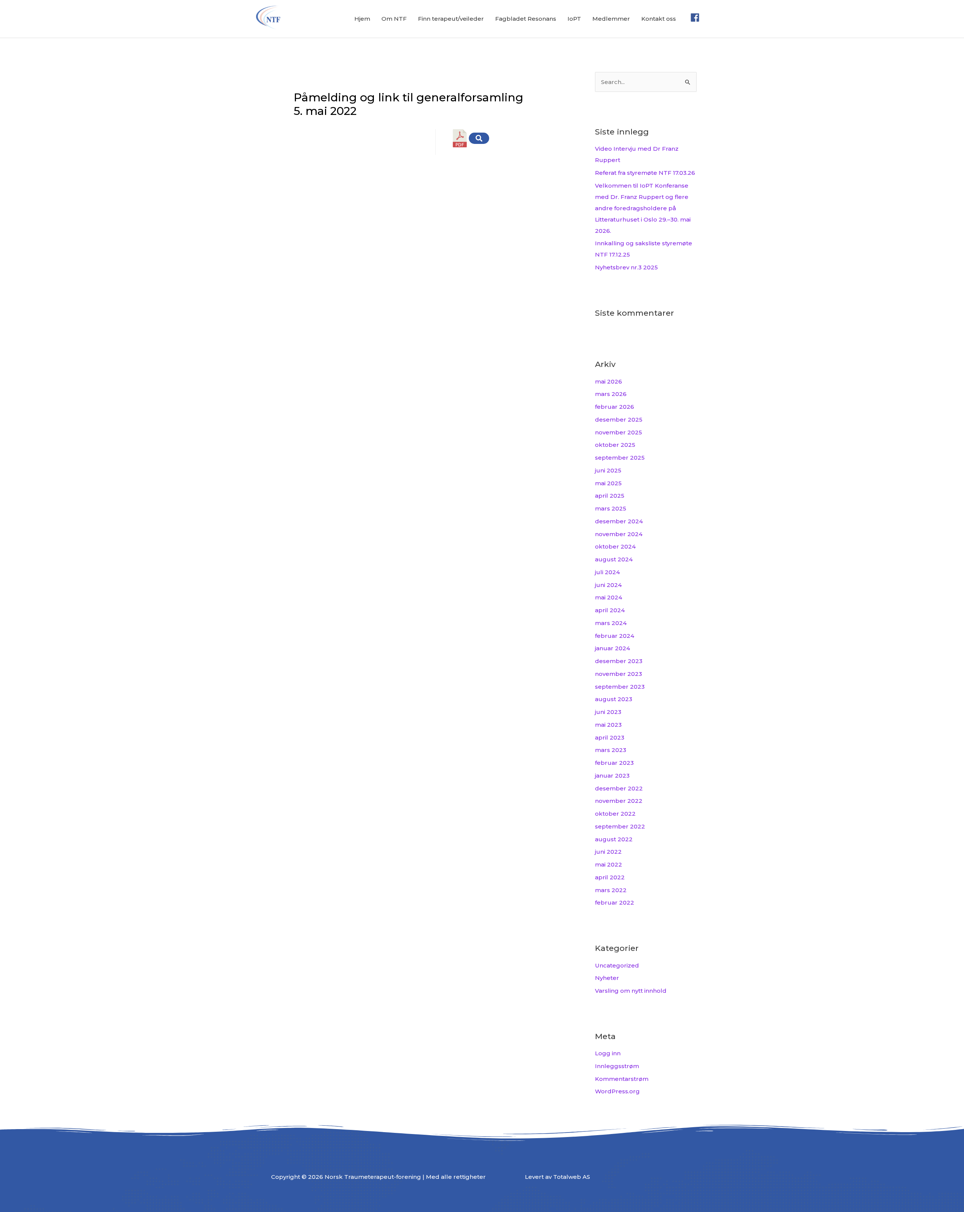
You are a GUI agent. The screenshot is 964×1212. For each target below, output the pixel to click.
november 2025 (618, 432)
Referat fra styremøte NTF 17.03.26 (645, 172)
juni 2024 (608, 584)
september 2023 (620, 686)
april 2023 (609, 737)
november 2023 (618, 673)
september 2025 (620, 457)
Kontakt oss (658, 18)
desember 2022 (619, 788)
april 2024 (610, 610)
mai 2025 (608, 483)
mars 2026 (611, 393)
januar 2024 (612, 648)
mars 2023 (610, 749)
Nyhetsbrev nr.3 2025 (626, 267)
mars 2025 (610, 508)
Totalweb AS (571, 1176)
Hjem (362, 18)
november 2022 (618, 800)
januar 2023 (612, 775)
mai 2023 (608, 724)
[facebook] (696, 17)
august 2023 (613, 699)
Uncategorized (617, 965)
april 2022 (610, 877)
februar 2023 (614, 762)
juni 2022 (608, 851)
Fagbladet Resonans (525, 18)
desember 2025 (618, 419)
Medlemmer (611, 18)
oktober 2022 (615, 813)
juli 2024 (607, 572)
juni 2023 (608, 711)
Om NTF (394, 18)
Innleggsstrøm (617, 1066)
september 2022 (620, 826)
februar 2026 (614, 406)
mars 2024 (611, 623)
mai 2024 (608, 597)
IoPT (574, 18)
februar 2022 (614, 902)
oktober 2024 (615, 546)
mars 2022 (611, 890)
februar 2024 (614, 635)
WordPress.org (617, 1091)
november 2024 (618, 534)
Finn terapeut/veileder (451, 18)
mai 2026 (608, 381)
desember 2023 (618, 661)
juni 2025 (608, 470)
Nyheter (607, 977)
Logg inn (608, 1053)
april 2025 (609, 495)
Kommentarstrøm (621, 1078)
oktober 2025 (615, 444)
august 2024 (614, 559)
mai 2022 (608, 864)
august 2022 (614, 839)
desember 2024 (619, 521)
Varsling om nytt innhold (631, 990)
